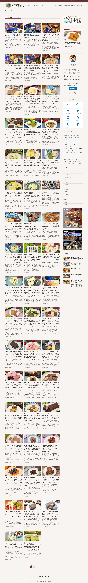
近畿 (76, 163)
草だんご (75, 161)
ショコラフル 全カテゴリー (41, 578)
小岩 (75, 157)
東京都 (69, 159)
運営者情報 (23, 578)
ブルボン (73, 150)
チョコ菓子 (67, 184)
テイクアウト (66, 148)
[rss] (78, 1)
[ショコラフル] (14, 5)
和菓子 (80, 154)
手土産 (65, 159)
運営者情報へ (73, 88)
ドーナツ (72, 148)
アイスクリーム (68, 177)
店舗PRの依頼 (64, 578)
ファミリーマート (67, 150)
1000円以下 (73, 135)
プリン (66, 189)
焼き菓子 (70, 161)
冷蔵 (64, 154)
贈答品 (69, 163)
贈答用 (73, 163)
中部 (74, 152)
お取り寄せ (66, 139)
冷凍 (81, 152)
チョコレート (74, 144)
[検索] (82, 1)
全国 (77, 152)
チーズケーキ (75, 146)
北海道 (72, 154)
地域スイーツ (66, 157)
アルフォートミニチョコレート (69, 142)
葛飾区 (79, 161)
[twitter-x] (70, 1)
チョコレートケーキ (67, 146)
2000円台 (65, 137)
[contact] (80, 1)
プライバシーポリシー (30, 578)
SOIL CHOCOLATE (75, 137)
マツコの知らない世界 (68, 152)
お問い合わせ (49, 578)
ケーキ (78, 142)
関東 (80, 163)
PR (69, 137)
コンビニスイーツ (67, 144)
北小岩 (68, 154)
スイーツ (66, 174)
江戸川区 (65, 161)
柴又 (76, 159)
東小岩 (73, 159)
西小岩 (65, 163)
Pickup (65, 172)
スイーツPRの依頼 (57, 578)
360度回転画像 (66, 135)
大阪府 (71, 157)
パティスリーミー (78, 148)
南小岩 (76, 154)
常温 (78, 157)
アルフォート (71, 139)
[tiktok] (73, 1)
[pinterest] (75, 1)
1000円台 (78, 135)
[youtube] (77, 1)
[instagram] (72, 1)
